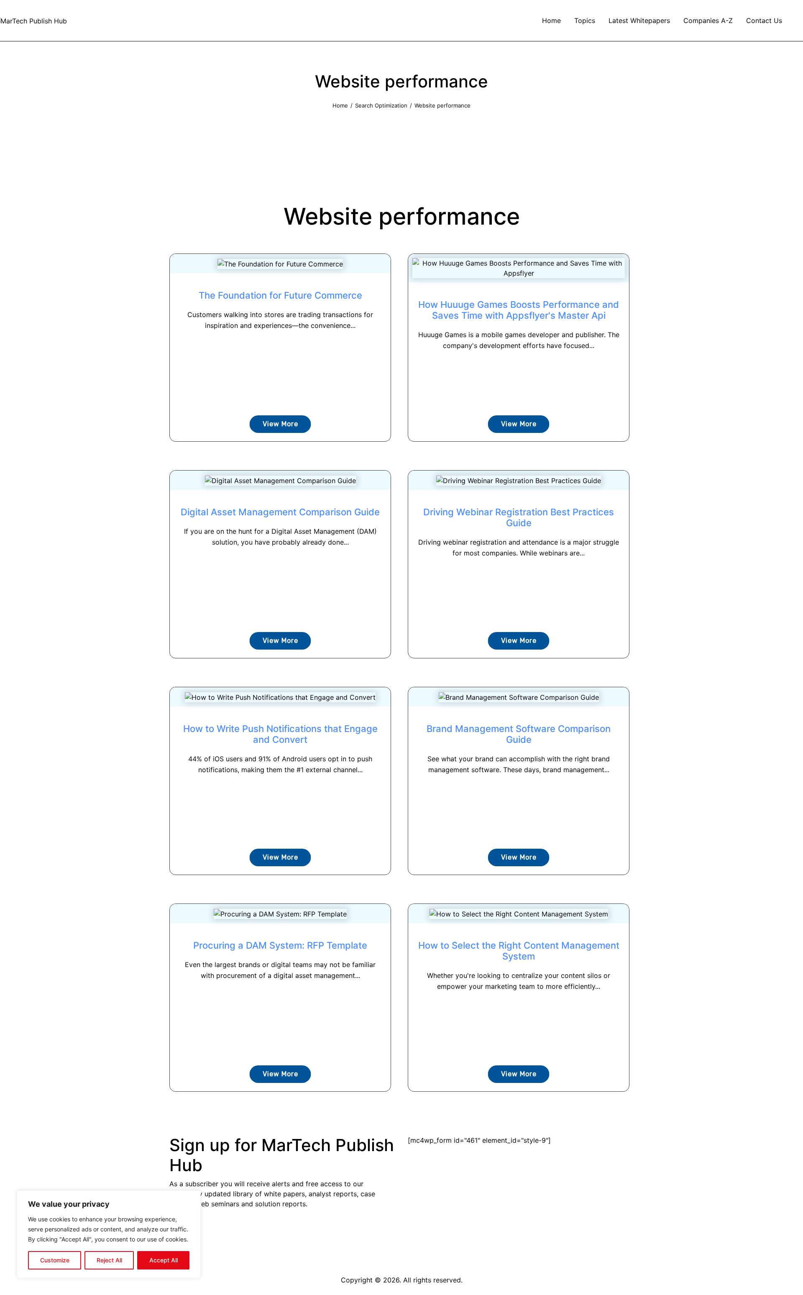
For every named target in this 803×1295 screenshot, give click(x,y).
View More (280, 424)
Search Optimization (381, 105)
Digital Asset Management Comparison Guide (280, 512)
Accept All (163, 1260)
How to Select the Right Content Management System (518, 951)
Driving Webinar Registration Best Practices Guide (518, 517)
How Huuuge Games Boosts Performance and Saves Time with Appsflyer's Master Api (518, 310)
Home (340, 105)
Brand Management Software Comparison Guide (519, 734)
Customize (54, 1260)
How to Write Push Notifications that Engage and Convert (280, 734)
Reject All (109, 1260)
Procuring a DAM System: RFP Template (280, 945)
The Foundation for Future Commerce (280, 295)
